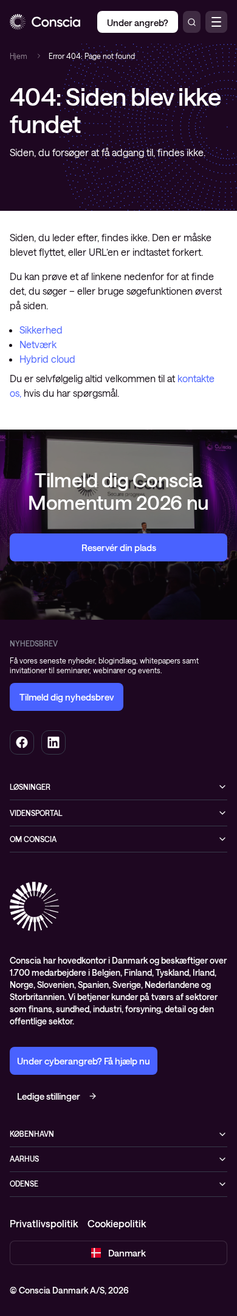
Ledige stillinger (48, 1096)
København (32, 1133)
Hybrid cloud (47, 359)
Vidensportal (36, 813)
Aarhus (24, 1158)
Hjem (18, 56)
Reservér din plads (118, 547)
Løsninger (30, 787)
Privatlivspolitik (44, 1223)
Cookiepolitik (117, 1223)
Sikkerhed (41, 329)
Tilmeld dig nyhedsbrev (66, 696)
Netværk (38, 344)
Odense (24, 1183)
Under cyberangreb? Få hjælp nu (83, 1060)
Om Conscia (33, 839)
